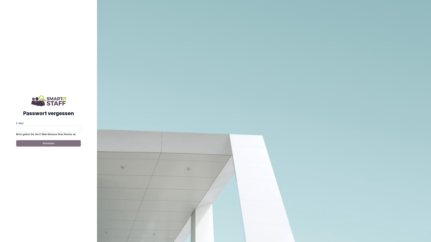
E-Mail (20, 123)
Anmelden (48, 143)
